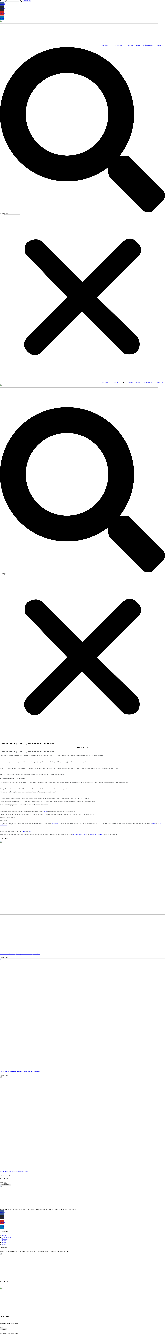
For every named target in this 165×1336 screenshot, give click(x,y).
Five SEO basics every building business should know (14, 1171)
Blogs (138, 45)
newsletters (92, 834)
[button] (82, 130)
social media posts (77, 834)
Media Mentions (148, 45)
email (154, 823)
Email (2, 1182)
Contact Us (160, 45)
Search (2, 213)
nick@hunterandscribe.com (8, 1320)
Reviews (130, 45)
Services (105, 45)
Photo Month (55, 823)
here (24, 831)
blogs (45, 811)
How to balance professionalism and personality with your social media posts (20, 1071)
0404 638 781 (4, 1285)
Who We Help (117, 45)
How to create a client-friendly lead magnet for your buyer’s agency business (20, 954)
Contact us (100, 834)
